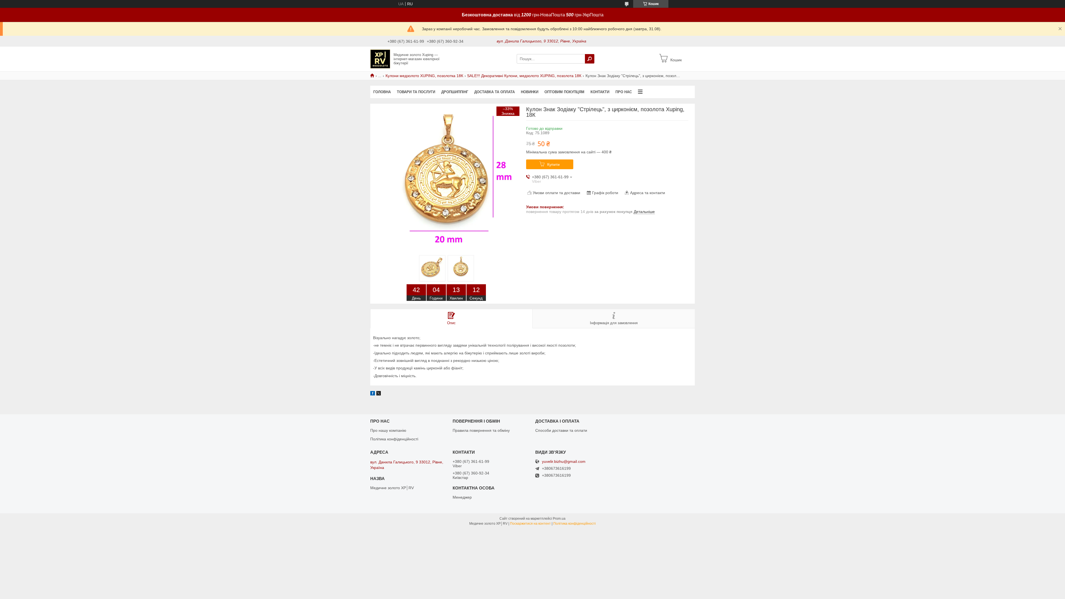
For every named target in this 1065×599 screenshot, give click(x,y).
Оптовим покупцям (564, 92)
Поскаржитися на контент (530, 524)
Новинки (529, 92)
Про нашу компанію (388, 430)
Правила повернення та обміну (481, 430)
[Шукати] (589, 59)
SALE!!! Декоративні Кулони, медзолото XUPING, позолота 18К (524, 75)
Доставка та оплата (494, 92)
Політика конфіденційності (394, 439)
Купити (553, 164)
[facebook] (372, 394)
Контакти (599, 92)
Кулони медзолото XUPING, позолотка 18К (424, 75)
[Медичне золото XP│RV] (380, 58)
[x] (378, 394)
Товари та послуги (416, 92)
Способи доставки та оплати (561, 430)
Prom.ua (559, 519)
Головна (382, 92)
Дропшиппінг (454, 92)
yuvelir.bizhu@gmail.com (563, 462)
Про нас (623, 92)
